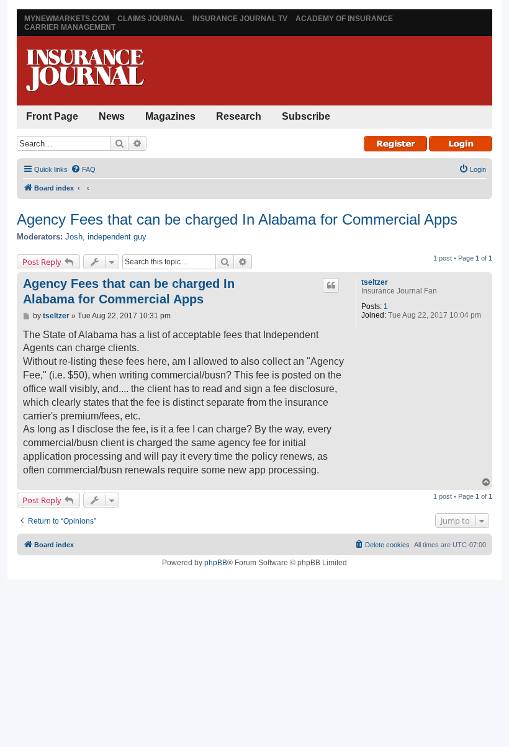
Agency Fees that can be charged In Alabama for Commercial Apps (237, 219)
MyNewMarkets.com (66, 18)
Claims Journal (150, 18)
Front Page (52, 116)
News (112, 116)
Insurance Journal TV (239, 18)
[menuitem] (83, 169)
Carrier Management (69, 27)
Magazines (170, 116)
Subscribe (306, 116)
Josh (74, 236)
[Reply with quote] (331, 285)
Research (238, 116)
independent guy (117, 236)
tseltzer (374, 282)
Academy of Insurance (344, 18)
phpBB (215, 562)
